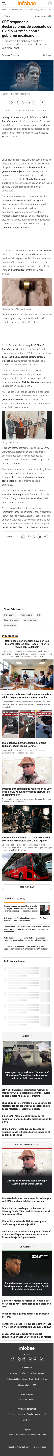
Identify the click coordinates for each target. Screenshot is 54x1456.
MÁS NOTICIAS (27, 887)
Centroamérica (41, 1379)
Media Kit (27, 1420)
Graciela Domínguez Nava (27, 10)
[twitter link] (19, 1359)
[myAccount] (50, 4)
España (41, 1373)
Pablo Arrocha (26, 615)
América (13, 1373)
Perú (31, 1379)
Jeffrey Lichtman (30, 620)
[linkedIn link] (41, 1359)
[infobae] (27, 3)
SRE (38, 615)
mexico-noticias (10, 625)
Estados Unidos (13, 1379)
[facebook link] (13, 1359)
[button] (4, 3)
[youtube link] (30, 1359)
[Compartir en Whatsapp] (11, 102)
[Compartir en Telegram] (34, 102)
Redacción (23, 1400)
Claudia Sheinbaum (11, 620)
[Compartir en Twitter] (23, 102)
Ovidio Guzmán (9, 615)
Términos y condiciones (17, 1435)
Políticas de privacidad (37, 1435)
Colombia (32, 1373)
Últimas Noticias (24, 1385)
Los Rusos (43, 10)
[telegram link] (35, 1359)
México (5, 16)
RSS (34, 1385)
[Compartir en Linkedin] (28, 102)
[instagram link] (24, 1359)
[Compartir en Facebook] (17, 102)
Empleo (32, 1400)
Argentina (22, 1373)
